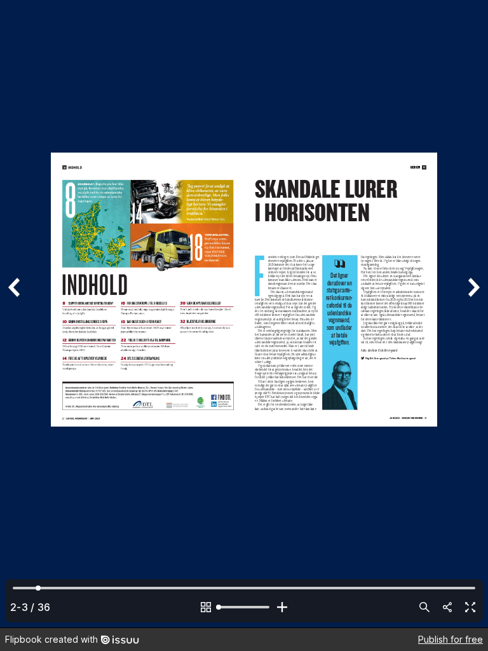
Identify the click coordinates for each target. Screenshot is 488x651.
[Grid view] (206, 607)
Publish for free (450, 639)
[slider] (244, 607)
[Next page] (473, 313)
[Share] (447, 607)
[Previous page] (15, 313)
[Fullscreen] (470, 607)
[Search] (424, 607)
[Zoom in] (282, 607)
